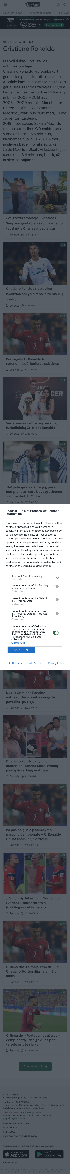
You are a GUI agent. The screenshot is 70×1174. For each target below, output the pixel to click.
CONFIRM (21, 650)
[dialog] (35, 587)
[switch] (56, 586)
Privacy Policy (56, 663)
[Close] (62, 511)
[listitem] (35, 577)
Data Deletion (14, 663)
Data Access (35, 663)
